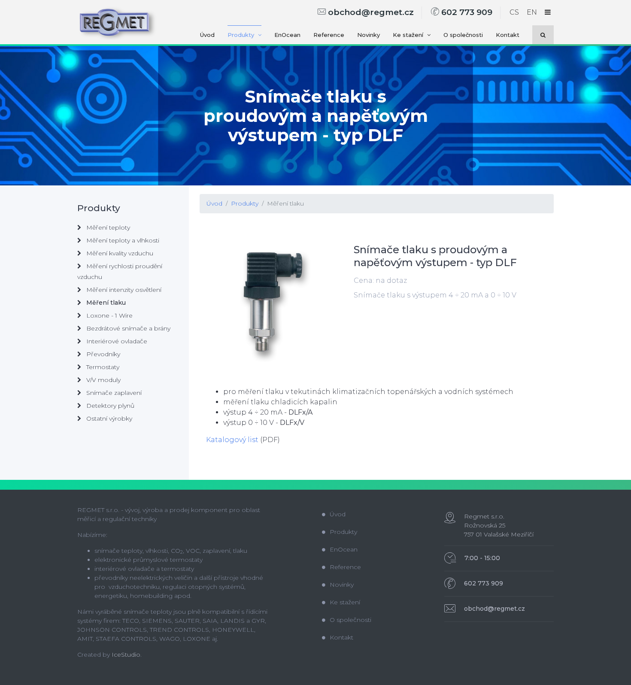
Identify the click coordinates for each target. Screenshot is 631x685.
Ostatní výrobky (108, 418)
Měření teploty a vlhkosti (122, 240)
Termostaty (102, 367)
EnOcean (287, 34)
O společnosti (463, 34)
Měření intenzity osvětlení (123, 290)
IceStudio (126, 654)
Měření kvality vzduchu (119, 253)
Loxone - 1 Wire (109, 315)
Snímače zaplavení (113, 393)
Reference (328, 34)
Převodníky (102, 354)
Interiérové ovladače (116, 341)
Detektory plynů (109, 405)
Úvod (207, 34)
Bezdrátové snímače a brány (127, 328)
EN (532, 12)
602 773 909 (465, 12)
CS (514, 12)
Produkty (242, 34)
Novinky (368, 34)
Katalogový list (232, 440)
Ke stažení (409, 34)
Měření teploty (107, 227)
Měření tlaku (285, 203)
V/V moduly (103, 380)
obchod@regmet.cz (370, 12)
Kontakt (507, 34)
